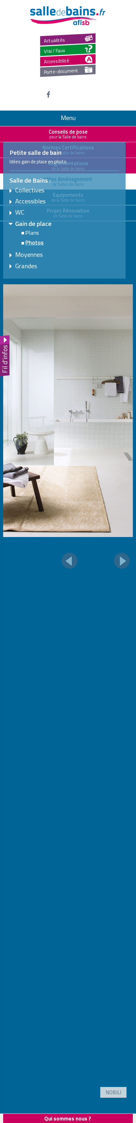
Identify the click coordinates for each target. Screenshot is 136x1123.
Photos (34, 242)
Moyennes (29, 254)
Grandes (26, 266)
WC (19, 212)
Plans (32, 232)
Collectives (29, 190)
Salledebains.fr (68, 15)
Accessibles (30, 201)
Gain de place (33, 223)
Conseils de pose (68, 134)
